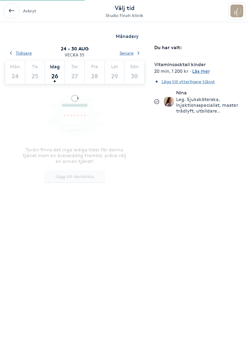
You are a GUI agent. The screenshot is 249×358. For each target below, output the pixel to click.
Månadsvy (127, 36)
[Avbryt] (11, 11)
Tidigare (24, 53)
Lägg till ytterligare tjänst (188, 81)
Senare (127, 53)
